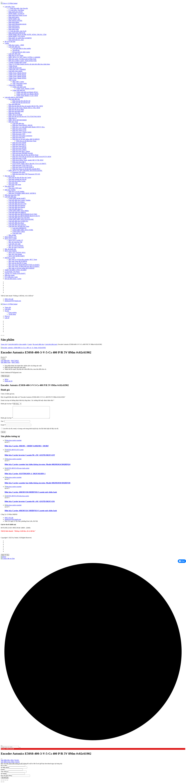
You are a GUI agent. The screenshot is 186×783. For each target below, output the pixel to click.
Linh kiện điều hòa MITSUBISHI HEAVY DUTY (24, 216)
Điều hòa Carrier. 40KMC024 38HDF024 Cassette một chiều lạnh (31, 511)
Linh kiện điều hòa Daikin (17, 202)
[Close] (1, 745)
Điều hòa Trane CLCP (19, 130)
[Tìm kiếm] (20, 747)
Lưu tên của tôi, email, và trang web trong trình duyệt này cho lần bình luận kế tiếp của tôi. (31, 428)
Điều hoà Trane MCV (19, 162)
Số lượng (3, 773)
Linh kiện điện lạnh (14, 54)
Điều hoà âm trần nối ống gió (21, 101)
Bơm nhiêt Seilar (14, 29)
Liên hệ (7, 318)
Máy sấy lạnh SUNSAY (16, 245)
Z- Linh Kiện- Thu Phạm (16, 10)
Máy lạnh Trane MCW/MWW (18, 261)
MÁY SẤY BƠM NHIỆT (17, 256)
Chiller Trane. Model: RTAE (17, 74)
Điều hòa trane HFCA (19, 144)
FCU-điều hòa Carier (11, 277)
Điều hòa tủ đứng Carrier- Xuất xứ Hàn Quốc (23, 61)
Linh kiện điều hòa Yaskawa (17, 224)
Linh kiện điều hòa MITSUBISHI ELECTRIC (23, 214)
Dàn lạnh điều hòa (14, 99)
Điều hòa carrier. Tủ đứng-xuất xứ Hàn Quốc (22, 59)
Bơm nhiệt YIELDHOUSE (17, 33)
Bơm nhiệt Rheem (14, 27)
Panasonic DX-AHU (18, 172)
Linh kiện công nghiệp (15, 71)
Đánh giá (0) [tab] (8, 381)
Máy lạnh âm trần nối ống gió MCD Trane (25, 155)
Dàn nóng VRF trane (15, 188)
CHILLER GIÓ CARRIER (17, 69)
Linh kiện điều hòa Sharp (16, 223)
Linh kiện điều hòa (14, 47)
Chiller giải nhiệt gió (18, 90)
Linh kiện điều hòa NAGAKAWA (19, 217)
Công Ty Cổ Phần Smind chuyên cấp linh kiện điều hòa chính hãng (29, 64)
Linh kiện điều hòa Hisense (17, 205)
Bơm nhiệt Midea (14, 22)
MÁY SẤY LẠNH (11, 238)
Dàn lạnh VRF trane (15, 184)
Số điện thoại (5, 767)
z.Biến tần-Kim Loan (15, 67)
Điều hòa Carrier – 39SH (16, 45)
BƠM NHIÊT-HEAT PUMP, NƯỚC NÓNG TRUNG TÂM (27, 34)
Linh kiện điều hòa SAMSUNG (18, 221)
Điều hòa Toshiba (10, 190)
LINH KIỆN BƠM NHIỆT (17, 198)
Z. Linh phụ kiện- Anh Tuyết (17, 31)
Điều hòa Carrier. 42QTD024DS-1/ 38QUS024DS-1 (25, 474)
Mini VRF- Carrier (18, 81)
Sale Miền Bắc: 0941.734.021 (10, 760)
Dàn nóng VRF (9, 186)
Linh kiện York (17, 233)
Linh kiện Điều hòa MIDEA (17, 212)
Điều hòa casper (10, 275)
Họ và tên (4, 765)
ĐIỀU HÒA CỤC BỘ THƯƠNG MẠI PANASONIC (25, 170)
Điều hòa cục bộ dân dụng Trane (26, 141)
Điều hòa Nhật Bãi (14, 113)
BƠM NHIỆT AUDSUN (16, 13)
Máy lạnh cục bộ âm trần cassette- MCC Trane (23, 259)
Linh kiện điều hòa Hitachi (17, 207)
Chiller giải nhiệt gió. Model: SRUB (27, 94)
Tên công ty (4, 771)
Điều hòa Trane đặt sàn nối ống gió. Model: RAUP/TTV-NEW (31, 156)
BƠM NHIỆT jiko (14, 19)
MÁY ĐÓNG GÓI (10, 237)
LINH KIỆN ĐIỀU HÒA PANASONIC (21, 219)
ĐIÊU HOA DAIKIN (15, 115)
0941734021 (15, 360)
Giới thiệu (8, 309)
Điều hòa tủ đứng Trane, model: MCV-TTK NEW (27, 160)
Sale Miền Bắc (5, 360)
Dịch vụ (7, 316)
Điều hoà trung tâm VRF (12, 195)
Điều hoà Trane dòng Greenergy (22, 136)
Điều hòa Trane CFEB (19, 129)
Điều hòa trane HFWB (19, 148)
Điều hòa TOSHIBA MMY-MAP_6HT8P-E (22, 193)
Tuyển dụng (12, 314)
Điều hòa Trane (13, 122)
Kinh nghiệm (13, 312)
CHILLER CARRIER (15, 85)
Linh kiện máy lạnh (14, 244)
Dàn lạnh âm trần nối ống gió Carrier (20, 177)
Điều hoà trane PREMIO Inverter (22, 153)
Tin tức (7, 311)
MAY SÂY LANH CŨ (16, 240)
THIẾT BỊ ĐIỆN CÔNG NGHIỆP (15, 270)
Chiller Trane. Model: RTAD (17, 73)
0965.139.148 (9, 299)
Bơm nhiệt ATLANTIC (16, 12)
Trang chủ (8, 307)
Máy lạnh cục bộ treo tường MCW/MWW (21, 268)
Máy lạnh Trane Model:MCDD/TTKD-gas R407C (24, 265)
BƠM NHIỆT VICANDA (17, 36)
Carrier (7, 43)
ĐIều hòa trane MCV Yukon (21, 151)
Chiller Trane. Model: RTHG (17, 78)
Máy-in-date (12, 235)
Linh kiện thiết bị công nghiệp (21, 48)
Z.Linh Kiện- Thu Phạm (12, 272)
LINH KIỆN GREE (18, 231)
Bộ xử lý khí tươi (10, 41)
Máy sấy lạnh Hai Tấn (15, 242)
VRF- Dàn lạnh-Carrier (19, 83)
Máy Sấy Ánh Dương (15, 254)
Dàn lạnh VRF (13, 183)
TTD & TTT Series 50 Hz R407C (15, 273)
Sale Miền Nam (5, 362)
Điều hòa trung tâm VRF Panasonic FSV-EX (26, 174)
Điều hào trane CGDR (19, 158)
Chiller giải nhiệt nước (19, 87)
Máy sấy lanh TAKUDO (16, 247)
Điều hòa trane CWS (18, 134)
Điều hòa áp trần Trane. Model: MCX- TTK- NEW (24, 108)
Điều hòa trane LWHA (19, 149)
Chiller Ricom (13, 66)
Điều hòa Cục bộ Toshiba (16, 191)
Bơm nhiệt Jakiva (14, 17)
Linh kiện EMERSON (19, 228)
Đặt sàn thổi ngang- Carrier (13, 279)
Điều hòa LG (13, 118)
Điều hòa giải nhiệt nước (16, 111)
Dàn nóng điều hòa (14, 104)
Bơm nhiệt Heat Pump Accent (18, 15)
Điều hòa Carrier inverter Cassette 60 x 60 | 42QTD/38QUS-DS (30, 501)
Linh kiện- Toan (10, 6)
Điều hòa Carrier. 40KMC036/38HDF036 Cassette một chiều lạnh (31, 492)
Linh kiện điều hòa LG (16, 209)
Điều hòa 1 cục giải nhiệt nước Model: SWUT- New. (28, 127)
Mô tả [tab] (6, 379)
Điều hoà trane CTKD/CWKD (21, 132)
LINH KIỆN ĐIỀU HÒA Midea (19, 210)
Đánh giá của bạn (7, 403)
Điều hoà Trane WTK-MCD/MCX (23, 167)
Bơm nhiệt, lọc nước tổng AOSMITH (20, 38)
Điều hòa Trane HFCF (19, 146)
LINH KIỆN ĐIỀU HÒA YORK (22, 230)
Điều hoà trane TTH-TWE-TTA (22, 165)
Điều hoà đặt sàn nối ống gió (21, 102)
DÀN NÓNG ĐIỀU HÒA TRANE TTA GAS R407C (29, 163)
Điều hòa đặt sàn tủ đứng (16, 109)
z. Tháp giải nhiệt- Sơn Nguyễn (18, 8)
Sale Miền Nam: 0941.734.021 (10, 762)
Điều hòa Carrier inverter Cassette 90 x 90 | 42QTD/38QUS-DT (30, 455)
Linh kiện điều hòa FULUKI (17, 204)
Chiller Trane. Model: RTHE (17, 76)
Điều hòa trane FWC (18, 137)
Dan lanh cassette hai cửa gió (17, 179)
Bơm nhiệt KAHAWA (15, 20)
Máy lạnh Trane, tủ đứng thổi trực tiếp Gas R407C (24, 266)
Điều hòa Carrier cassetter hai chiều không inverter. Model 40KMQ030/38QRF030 (37, 483)
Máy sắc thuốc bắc (10, 249)
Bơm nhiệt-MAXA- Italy (16, 40)
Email (3, 425)
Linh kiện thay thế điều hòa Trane (19, 226)
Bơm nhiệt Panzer (14, 26)
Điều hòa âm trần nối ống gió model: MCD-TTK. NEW (26, 106)
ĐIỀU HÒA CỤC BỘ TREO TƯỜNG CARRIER (24, 57)
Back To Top (5, 555)
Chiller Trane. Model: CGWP (25, 88)
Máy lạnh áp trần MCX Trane (18, 263)
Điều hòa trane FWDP (19, 142)
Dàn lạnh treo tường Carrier (17, 181)
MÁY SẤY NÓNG (11, 251)
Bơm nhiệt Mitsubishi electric (17, 24)
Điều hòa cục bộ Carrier (16, 55)
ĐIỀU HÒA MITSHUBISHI (18, 120)
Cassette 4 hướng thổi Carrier (17, 62)
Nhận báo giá (5, 376)
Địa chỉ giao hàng (6, 775)
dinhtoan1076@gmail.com (13, 301)
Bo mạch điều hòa (38, 344)
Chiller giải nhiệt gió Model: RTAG (27, 92)
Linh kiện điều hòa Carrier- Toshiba (19, 200)
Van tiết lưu (15, 50)
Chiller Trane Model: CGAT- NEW (27, 95)
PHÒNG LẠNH (10, 258)
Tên (2, 421)
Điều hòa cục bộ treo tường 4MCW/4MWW (26, 139)
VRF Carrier (12, 80)
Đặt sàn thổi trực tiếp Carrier (21, 52)
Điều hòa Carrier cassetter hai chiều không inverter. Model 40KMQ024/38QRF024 (37, 464)
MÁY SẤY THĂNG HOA (17, 252)
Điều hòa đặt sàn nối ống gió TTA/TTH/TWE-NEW (25, 116)
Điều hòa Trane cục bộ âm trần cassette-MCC (26, 169)
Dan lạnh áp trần (10, 176)
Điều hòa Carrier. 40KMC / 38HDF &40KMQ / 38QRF (27, 446)
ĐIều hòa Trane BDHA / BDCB (22, 125)
